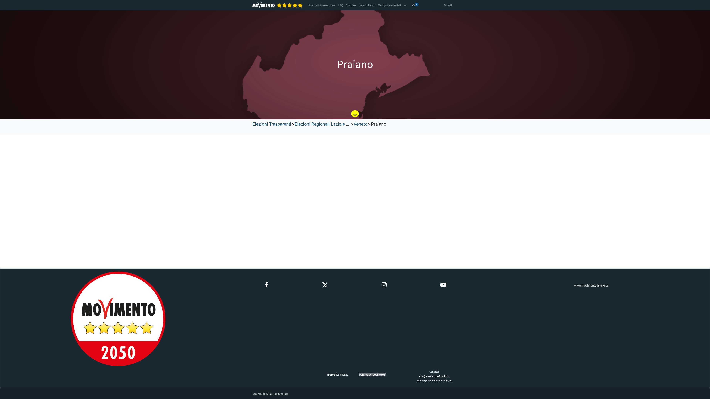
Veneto (361, 124)
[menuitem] (322, 5)
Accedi (448, 5)
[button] (405, 5)
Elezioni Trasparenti (271, 124)
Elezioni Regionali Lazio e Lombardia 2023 (336, 124)
